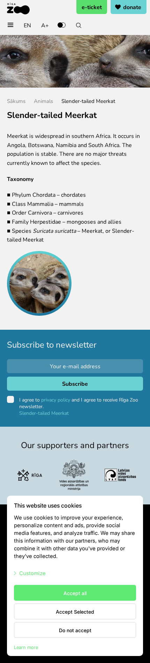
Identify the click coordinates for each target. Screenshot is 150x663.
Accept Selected (75, 611)
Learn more (26, 647)
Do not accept (75, 630)
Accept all (75, 592)
